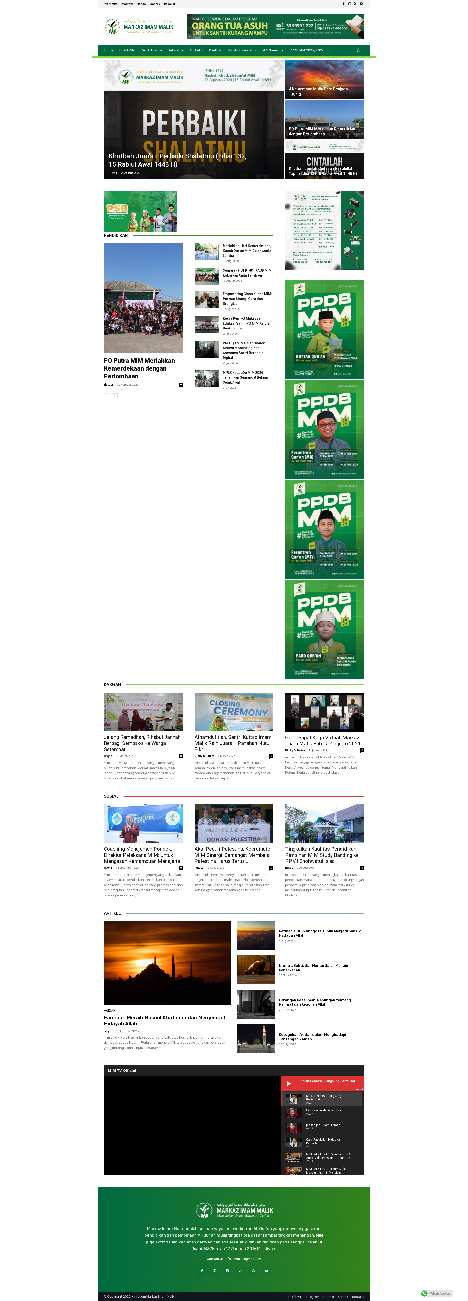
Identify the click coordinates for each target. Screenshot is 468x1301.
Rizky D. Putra (204, 756)
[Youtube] (361, 4)
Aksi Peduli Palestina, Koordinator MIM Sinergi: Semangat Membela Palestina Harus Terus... (233, 855)
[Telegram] (227, 1271)
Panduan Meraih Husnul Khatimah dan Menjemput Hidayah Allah (165, 1020)
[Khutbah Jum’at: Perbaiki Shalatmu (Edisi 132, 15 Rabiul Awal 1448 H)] (194, 119)
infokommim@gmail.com (243, 1259)
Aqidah (110, 1010)
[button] (358, 50)
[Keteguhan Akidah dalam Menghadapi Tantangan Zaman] (256, 1038)
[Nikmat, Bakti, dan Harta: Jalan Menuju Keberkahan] (256, 969)
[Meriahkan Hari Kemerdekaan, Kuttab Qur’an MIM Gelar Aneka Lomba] (207, 251)
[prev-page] (107, 396)
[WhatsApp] (253, 1271)
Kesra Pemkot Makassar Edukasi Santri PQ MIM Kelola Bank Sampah (246, 323)
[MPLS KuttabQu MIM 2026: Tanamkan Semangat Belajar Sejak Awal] (207, 378)
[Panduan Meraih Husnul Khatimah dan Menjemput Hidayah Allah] (167, 963)
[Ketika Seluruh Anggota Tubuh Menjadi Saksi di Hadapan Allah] (256, 935)
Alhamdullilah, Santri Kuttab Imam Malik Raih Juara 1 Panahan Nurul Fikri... (233, 743)
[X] (355, 4)
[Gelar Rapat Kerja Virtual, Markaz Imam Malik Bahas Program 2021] (324, 712)
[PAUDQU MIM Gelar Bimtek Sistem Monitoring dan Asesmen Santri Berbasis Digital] (207, 349)
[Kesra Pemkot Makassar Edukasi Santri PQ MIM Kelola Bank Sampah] (207, 324)
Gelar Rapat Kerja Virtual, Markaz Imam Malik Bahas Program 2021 (323, 741)
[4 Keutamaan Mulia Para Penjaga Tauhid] (324, 79)
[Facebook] (344, 4)
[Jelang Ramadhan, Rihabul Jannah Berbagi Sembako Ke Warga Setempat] (143, 712)
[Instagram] (349, 4)
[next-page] (115, 396)
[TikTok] (240, 1271)
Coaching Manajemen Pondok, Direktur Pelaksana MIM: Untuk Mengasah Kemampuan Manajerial (143, 855)
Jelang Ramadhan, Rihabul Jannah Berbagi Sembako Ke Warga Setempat (142, 743)
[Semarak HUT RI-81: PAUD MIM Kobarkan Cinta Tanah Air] (207, 276)
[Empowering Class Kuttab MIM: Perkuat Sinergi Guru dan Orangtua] (207, 299)
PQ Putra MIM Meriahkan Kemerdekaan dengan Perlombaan (139, 368)
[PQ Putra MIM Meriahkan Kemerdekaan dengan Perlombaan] (324, 119)
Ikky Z (113, 172)
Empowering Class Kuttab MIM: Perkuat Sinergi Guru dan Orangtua (247, 299)
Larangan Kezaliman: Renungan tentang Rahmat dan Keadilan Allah (315, 1002)
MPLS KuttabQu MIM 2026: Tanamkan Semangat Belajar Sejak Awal (245, 377)
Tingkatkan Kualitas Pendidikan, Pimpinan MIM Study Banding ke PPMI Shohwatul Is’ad (322, 855)
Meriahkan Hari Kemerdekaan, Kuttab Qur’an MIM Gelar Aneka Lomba (247, 251)
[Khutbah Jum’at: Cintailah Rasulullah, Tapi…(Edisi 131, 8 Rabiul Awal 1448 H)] (324, 159)
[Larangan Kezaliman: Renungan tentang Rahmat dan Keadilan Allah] (256, 1004)
